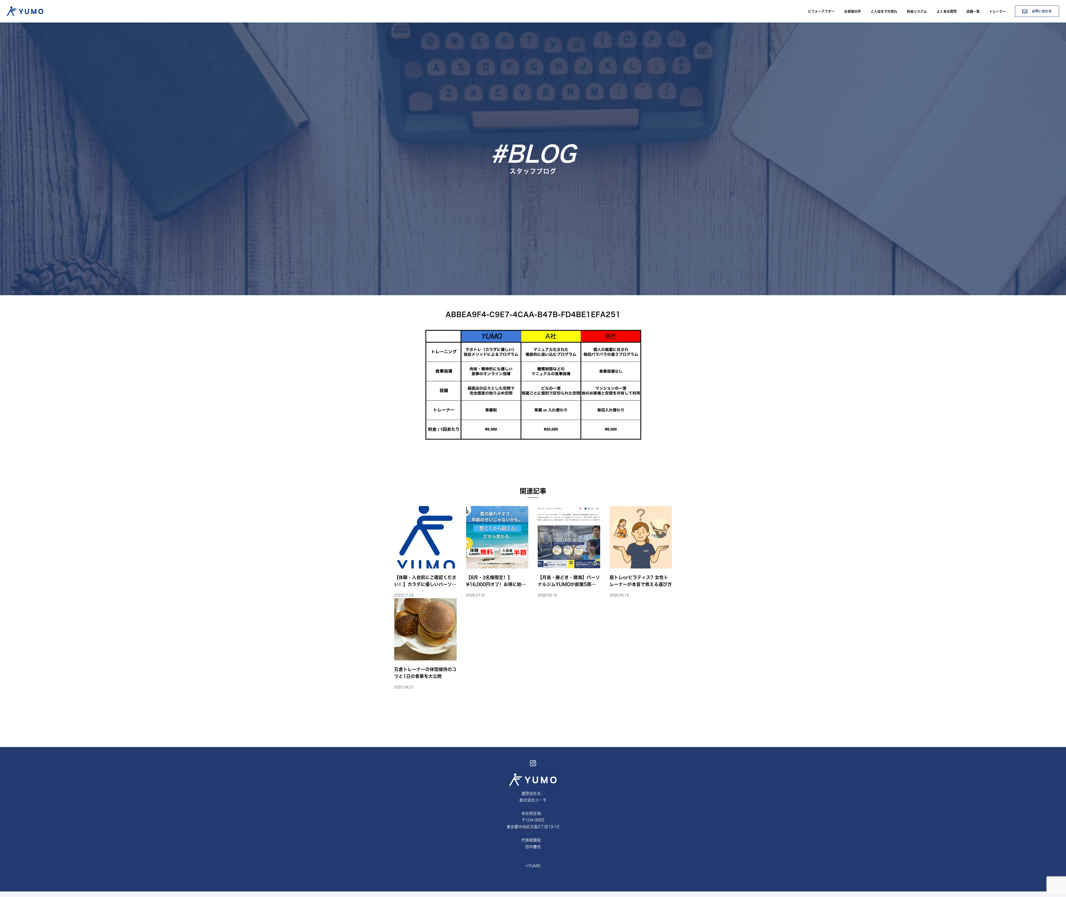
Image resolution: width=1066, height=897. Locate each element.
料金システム (917, 11)
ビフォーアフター (821, 11)
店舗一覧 (973, 11)
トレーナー (997, 11)
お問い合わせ (1041, 11)
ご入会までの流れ (884, 11)
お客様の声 (852, 11)
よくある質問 (947, 11)
